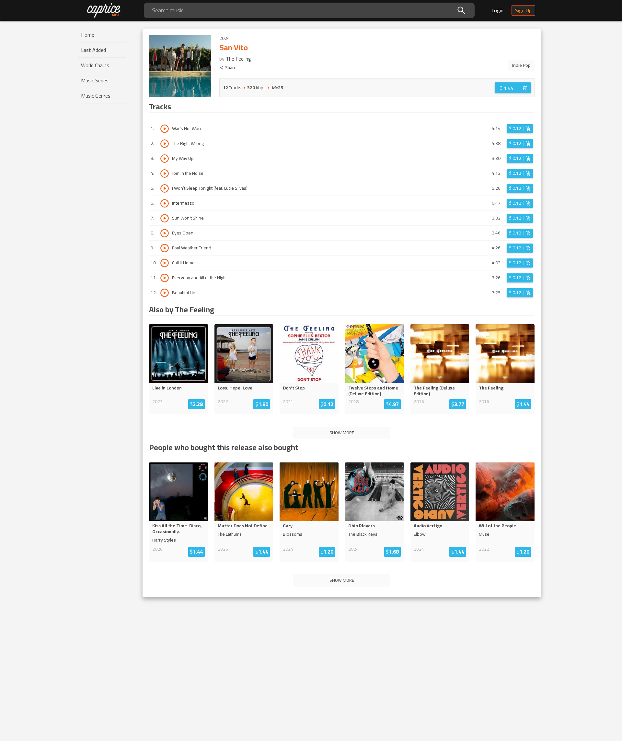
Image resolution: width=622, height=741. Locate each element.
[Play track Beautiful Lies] (164, 292)
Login (497, 10)
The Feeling (238, 59)
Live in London (167, 388)
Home (87, 35)
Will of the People (497, 526)
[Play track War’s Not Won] (164, 128)
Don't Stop (294, 388)
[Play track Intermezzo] (164, 203)
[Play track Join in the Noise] (164, 173)
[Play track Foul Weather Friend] (164, 248)
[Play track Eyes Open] (164, 233)
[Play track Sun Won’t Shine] (164, 218)
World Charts (95, 65)
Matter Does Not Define (243, 526)
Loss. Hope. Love (235, 388)
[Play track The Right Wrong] (164, 143)
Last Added (93, 50)
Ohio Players (361, 526)
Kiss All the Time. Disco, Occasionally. (177, 528)
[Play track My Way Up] (164, 158)
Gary (288, 526)
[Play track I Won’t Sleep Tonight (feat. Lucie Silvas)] (164, 188)
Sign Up (523, 10)
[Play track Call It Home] (164, 263)
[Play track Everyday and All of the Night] (164, 277)
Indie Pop (521, 65)
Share (230, 67)
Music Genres (95, 96)
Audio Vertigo (428, 526)
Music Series (95, 80)
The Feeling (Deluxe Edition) (434, 391)
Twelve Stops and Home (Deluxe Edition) (373, 391)
